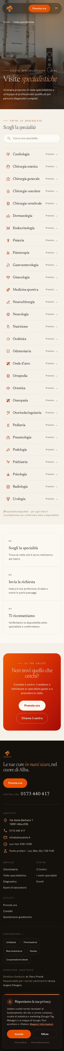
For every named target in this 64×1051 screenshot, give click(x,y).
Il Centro (41, 869)
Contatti (7, 911)
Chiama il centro (32, 718)
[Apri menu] (56, 8)
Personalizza (21, 1042)
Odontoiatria (10, 869)
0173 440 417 (14, 831)
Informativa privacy (40, 1042)
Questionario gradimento (17, 917)
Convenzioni (13, 934)
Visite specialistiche (14, 875)
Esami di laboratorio (14, 887)
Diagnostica (10, 881)
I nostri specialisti (46, 875)
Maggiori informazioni (41, 1024)
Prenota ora (39, 8)
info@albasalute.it (16, 837)
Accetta (19, 1034)
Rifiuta (45, 1034)
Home (6, 22)
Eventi (40, 881)
